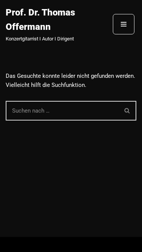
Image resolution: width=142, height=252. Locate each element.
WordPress (100, 244)
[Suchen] (127, 111)
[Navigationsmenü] (123, 24)
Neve (35, 244)
